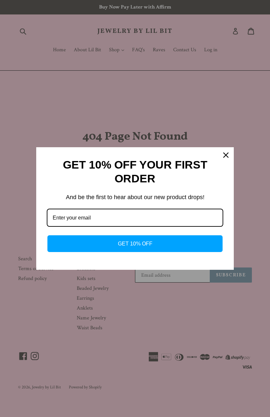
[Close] (226, 155)
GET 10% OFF (135, 243)
